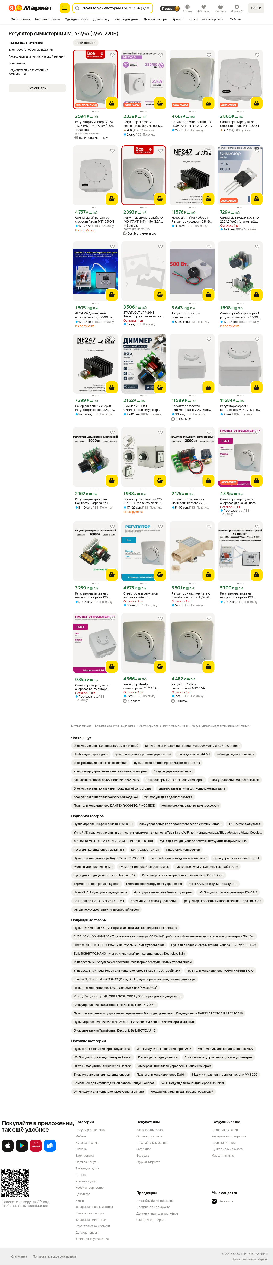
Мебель (81, 1136)
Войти (256, 8)
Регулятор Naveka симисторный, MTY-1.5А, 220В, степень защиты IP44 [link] (142, 686)
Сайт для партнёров (150, 1220)
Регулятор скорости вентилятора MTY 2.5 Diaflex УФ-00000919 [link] (191, 408)
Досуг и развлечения (90, 1130)
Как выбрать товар (149, 1130)
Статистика (19, 1256)
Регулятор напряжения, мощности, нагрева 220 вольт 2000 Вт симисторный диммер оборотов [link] (95, 501)
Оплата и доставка (149, 1136)
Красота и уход (86, 1181)
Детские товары (87, 1232)
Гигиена (81, 1149)
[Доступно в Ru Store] (50, 1150)
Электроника (85, 1155)
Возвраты (143, 1155)
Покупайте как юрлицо (152, 1142)
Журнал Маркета (148, 1162)
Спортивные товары (90, 1213)
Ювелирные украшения (92, 1239)
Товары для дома (87, 1168)
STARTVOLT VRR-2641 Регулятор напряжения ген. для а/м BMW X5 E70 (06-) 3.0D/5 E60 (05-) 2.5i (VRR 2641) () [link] (142, 314)
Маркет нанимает (224, 1155)
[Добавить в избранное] (112, 55)
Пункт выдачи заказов (227, 1149)
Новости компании (225, 1130)
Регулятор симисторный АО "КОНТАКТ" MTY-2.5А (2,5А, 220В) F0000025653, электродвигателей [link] (94, 124)
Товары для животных (91, 1219)
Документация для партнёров (157, 1213)
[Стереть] (148, 8)
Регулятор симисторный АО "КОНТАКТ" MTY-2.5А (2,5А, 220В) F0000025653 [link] (191, 124)
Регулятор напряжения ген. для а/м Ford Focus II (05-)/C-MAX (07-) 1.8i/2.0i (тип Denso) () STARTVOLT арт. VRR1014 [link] (192, 595)
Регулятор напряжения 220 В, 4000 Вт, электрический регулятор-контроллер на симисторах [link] (142, 501)
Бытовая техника (87, 1142)
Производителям (224, 1142)
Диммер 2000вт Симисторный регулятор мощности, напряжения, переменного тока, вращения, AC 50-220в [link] (140, 408)
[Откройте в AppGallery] (36, 1150)
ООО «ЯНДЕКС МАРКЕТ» (250, 1253)
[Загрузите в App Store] (8, 1150)
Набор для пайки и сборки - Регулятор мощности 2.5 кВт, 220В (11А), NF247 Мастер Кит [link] (192, 219)
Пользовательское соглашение (54, 1256)
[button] (86, 42)
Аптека (81, 1174)
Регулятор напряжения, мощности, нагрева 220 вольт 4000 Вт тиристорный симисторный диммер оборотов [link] (95, 595)
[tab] (21, 20)
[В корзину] (111, 103)
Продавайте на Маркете (153, 1207)
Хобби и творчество (90, 1187)
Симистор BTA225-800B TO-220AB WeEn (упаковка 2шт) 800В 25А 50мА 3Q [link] (240, 219)
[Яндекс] (262, 1259)
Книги (80, 1200)
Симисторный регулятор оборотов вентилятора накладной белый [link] (92, 687)
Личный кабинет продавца (154, 1200)
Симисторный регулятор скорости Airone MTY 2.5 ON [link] (239, 123)
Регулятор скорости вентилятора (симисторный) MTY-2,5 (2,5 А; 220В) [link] (143, 124)
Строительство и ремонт (93, 1226)
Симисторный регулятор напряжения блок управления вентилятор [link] (140, 595)
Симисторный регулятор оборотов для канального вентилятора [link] (238, 501)
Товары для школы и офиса (94, 1207)
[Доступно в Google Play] (22, 1150)
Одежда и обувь (87, 1162)
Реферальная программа (229, 1136)
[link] (106, 745)
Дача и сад (83, 1194)
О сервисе (143, 1149)
